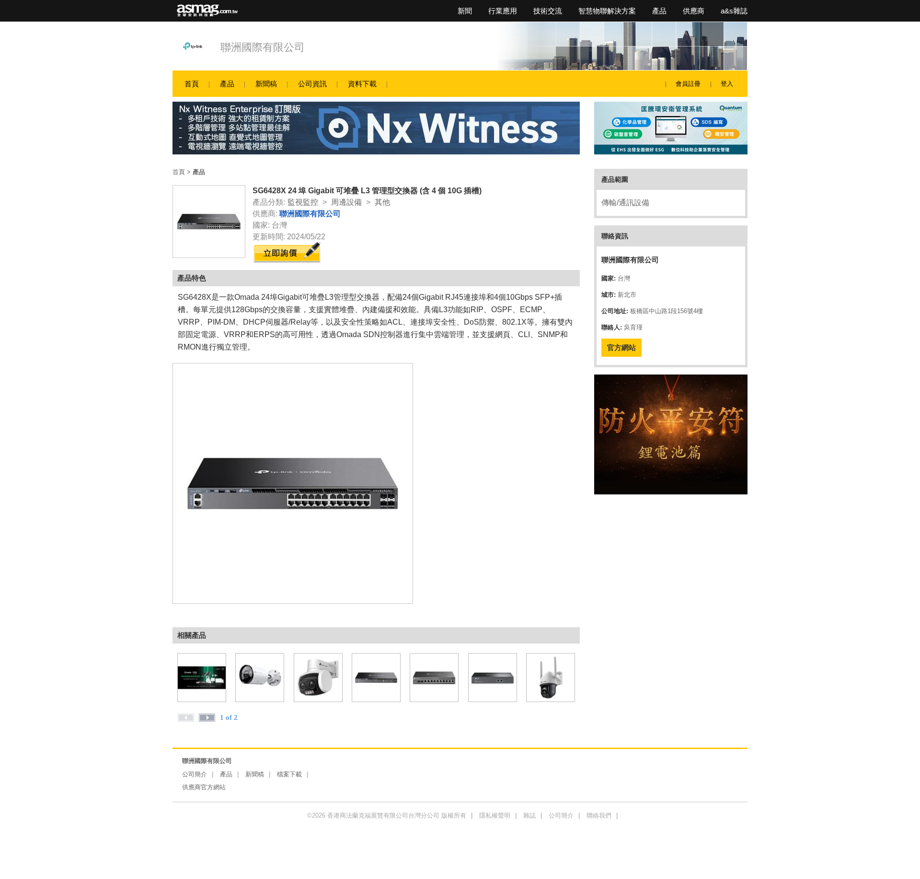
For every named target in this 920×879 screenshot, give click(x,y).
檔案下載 (289, 774)
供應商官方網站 (204, 787)
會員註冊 (688, 83)
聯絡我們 (598, 815)
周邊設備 (346, 202)
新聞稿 (266, 84)
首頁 (191, 84)
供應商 (693, 11)
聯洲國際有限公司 (262, 47)
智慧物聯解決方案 (607, 11)
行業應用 (502, 11)
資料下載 (362, 84)
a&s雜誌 (734, 11)
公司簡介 (194, 774)
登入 (727, 83)
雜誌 (529, 815)
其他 (382, 202)
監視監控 (303, 202)
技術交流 (547, 11)
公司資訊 (312, 84)
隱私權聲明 (494, 815)
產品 (659, 11)
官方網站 (621, 347)
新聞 (465, 11)
